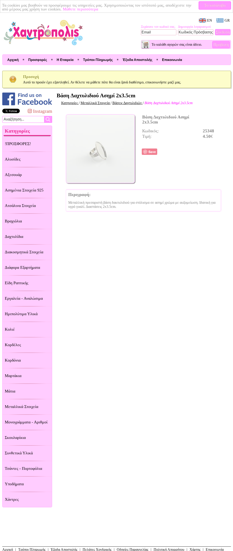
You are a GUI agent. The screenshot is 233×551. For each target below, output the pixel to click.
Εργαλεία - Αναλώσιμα (24, 298)
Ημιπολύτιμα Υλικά (21, 314)
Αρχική (13, 60)
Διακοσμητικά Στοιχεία (24, 252)
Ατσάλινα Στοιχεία (20, 205)
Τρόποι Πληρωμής (98, 60)
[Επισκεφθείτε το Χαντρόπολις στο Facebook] (27, 105)
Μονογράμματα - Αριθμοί (26, 422)
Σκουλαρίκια (15, 437)
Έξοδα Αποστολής (137, 60)
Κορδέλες (13, 344)
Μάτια (10, 391)
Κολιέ (10, 329)
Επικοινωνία (172, 60)
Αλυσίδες (12, 159)
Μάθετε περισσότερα (80, 9)
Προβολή (221, 44)
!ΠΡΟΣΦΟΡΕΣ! (18, 143)
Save (152, 151)
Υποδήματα (14, 484)
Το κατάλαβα (214, 5)
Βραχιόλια (13, 221)
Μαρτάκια (13, 375)
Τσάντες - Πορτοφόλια (23, 468)
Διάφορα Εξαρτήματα (22, 267)
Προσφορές (37, 60)
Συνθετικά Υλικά (19, 453)
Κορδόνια (13, 360)
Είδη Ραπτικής (16, 283)
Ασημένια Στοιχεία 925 (24, 190)
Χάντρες (12, 499)
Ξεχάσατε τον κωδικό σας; (158, 26)
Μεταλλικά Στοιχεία (21, 406)
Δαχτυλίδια (14, 236)
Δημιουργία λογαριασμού (194, 26)
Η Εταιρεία (65, 60)
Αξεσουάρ (13, 174)
